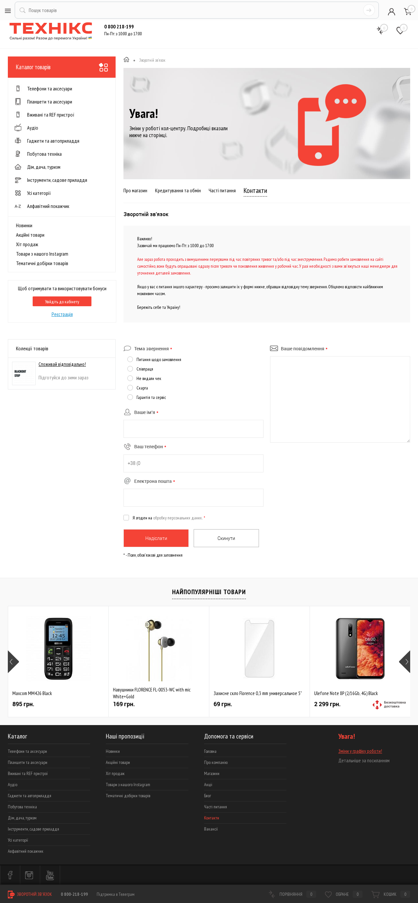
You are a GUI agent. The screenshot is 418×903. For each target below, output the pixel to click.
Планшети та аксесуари (27, 762)
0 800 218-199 (119, 26)
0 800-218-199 (74, 894)
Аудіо (12, 784)
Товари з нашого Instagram (42, 253)
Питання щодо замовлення (159, 359)
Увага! (143, 113)
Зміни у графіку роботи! (360, 751)
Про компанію (216, 762)
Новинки (24, 225)
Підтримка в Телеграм (116, 894)
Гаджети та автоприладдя (29, 796)
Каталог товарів (33, 67)
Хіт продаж (27, 244)
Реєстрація (62, 314)
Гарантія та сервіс (151, 397)
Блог (207, 796)
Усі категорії (18, 840)
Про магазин (135, 190)
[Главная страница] (126, 60)
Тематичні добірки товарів (42, 263)
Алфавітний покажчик (25, 851)
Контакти (255, 190)
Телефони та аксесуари (27, 751)
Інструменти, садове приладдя (33, 829)
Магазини (211, 773)
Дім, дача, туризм (22, 818)
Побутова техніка (22, 807)
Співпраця (145, 369)
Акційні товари (30, 234)
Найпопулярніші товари (209, 592)
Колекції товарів (32, 348)
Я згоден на (169, 518)
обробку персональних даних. (177, 518)
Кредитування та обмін (178, 190)
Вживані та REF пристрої (28, 773)
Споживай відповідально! (62, 364)
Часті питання (222, 190)
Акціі (208, 784)
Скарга (142, 388)
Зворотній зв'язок (34, 894)
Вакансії (211, 829)
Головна (210, 751)
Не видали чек (149, 378)
